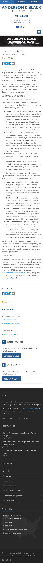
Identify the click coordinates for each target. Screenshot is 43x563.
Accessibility (16, 556)
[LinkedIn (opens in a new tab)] (21, 27)
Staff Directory (8, 500)
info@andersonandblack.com (12, 272)
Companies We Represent (12, 496)
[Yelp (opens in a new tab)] (24, 27)
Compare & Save (11, 356)
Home (4, 418)
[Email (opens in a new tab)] (13, 63)
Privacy (34, 553)
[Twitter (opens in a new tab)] (6, 63)
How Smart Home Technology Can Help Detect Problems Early (21, 444)
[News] (14, 560)
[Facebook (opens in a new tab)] (17, 27)
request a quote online (29, 408)
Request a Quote (11, 378)
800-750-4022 (10, 526)
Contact (18, 418)
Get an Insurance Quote (12, 491)
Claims (21, 2)
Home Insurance (10, 320)
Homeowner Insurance (13, 334)
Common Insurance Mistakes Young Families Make (19, 452)
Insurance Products (10, 486)
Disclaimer (6, 556)
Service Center (8, 481)
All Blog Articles (9, 309)
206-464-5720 (10, 522)
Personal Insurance (11, 323)
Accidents (35, 2)
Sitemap (26, 418)
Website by (29, 556)
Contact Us (7, 476)
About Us (6, 471)
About (10, 418)
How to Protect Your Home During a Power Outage (19, 435)
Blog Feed (7, 302)
